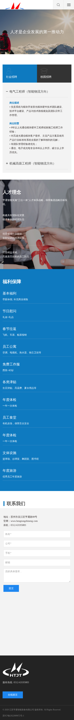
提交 (11, 588)
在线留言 (13, 695)
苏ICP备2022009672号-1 (13, 715)
